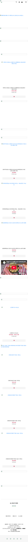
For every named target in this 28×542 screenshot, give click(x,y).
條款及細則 (17, 525)
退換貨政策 (12, 525)
